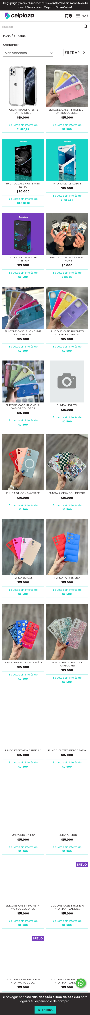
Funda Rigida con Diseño (67, 493)
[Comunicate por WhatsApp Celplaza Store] (81, 983)
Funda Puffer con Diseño (23, 662)
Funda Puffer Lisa (67, 577)
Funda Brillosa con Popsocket (67, 664)
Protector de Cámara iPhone (67, 259)
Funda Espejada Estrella (23, 750)
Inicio (7, 36)
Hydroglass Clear (67, 183)
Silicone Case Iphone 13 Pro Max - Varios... (67, 333)
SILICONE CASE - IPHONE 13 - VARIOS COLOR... (67, 111)
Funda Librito (67, 405)
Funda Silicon (23, 577)
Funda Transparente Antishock (23, 111)
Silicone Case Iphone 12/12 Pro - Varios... (23, 333)
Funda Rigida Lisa (23, 834)
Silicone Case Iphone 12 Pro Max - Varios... (67, 981)
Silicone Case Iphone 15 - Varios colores (23, 407)
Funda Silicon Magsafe (23, 493)
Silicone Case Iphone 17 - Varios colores (23, 907)
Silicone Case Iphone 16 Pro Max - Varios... (67, 907)
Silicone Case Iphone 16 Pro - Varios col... (23, 981)
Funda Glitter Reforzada (67, 750)
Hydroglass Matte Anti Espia (23, 185)
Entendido (45, 1010)
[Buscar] (85, 26)
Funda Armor (67, 834)
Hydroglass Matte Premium (23, 259)
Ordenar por (10, 45)
